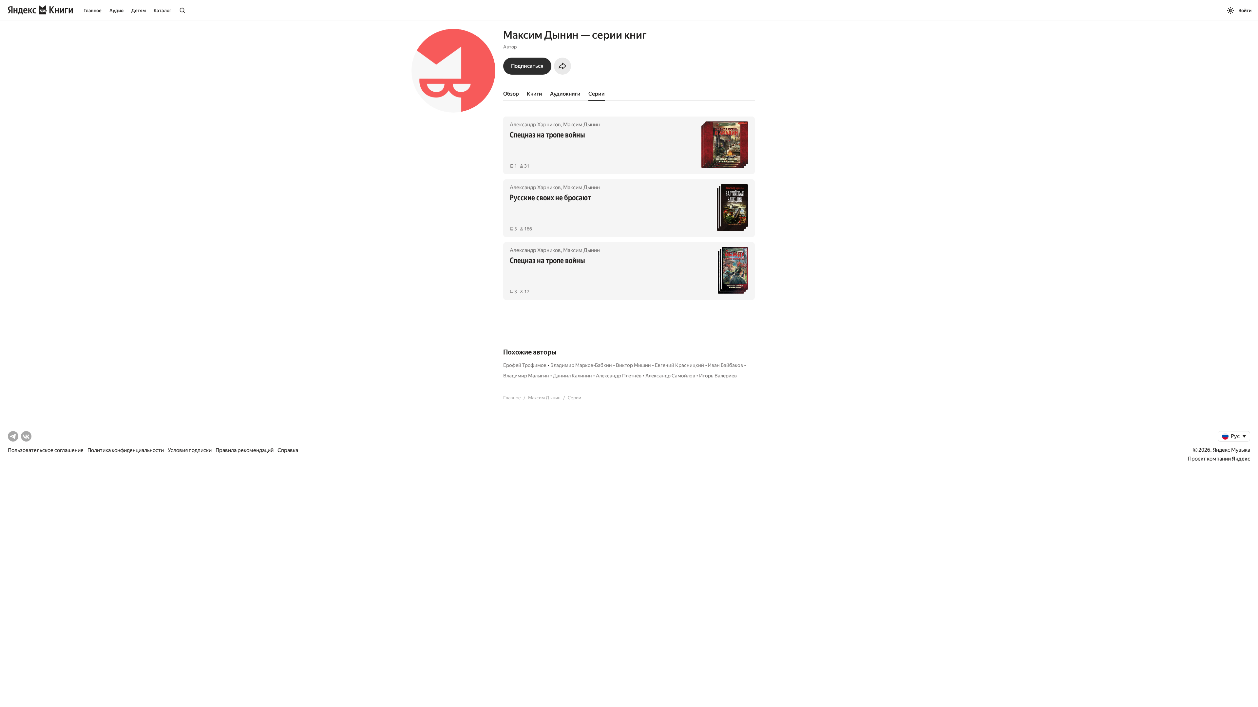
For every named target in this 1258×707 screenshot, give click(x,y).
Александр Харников (535, 124)
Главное (93, 10)
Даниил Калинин (572, 376)
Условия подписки (190, 450)
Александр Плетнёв (618, 376)
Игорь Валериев (718, 376)
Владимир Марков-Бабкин (581, 365)
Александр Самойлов (670, 376)
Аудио (116, 10)
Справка (287, 450)
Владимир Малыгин (526, 376)
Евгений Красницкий (679, 365)
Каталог (162, 10)
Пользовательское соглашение (46, 450)
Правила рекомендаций (245, 450)
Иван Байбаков (725, 365)
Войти (1244, 10)
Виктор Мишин (633, 365)
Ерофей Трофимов (524, 365)
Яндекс (1241, 459)
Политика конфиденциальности (125, 450)
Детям (138, 10)
